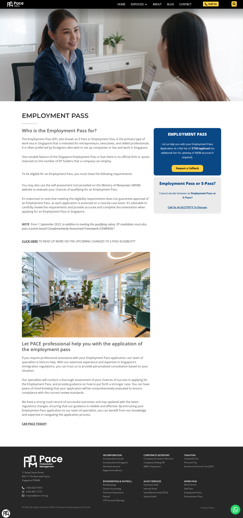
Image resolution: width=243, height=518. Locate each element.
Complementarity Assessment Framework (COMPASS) (80, 228)
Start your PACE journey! (22, 513)
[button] (234, 4)
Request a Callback (187, 168)
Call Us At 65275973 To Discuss (187, 207)
